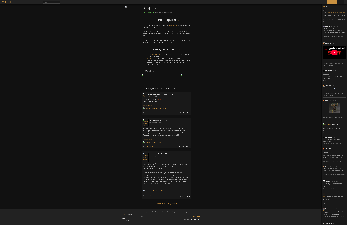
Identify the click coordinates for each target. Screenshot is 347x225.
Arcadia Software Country (155, 54)
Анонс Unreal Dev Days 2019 (158, 154)
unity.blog (151, 146)
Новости (17, 2)
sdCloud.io (150, 58)
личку (161, 56)
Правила (197, 215)
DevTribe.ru (173, 25)
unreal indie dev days (180, 195)
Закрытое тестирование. (329, 174)
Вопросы (32, 2)
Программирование (185, 212)
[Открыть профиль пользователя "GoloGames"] (324, 70)
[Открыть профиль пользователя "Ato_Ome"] (324, 43)
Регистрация (331, 2)
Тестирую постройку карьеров (331, 202)
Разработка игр (135, 212)
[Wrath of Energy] (186, 79)
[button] (178, 20)
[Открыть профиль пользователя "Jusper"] (324, 209)
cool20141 (328, 10)
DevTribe (125, 215)
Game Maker (336, 189)
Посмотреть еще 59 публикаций (166, 204)
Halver (324, 80)
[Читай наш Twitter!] (191, 219)
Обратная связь (195, 217)
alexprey (160, 96)
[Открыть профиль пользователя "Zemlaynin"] (324, 194)
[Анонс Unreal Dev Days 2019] (153, 190)
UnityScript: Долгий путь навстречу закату (334, 19)
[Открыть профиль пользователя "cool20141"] (324, 10)
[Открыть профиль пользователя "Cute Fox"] (324, 166)
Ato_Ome (328, 43)
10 (189, 146)
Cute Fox (328, 166)
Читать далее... (148, 105)
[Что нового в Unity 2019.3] (152, 142)
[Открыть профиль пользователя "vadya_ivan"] (327, 124)
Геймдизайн (157, 212)
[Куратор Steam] (198, 219)
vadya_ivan (325, 73)
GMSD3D (328, 181)
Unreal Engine (172, 212)
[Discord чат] (188, 219)
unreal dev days (170, 195)
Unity (324, 21)
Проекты (24, 2)
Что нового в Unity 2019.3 (157, 120)
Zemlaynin (328, 194)
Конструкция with (327, 189)
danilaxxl (328, 26)
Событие (156, 195)
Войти (341, 2)
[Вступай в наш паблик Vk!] (184, 219)
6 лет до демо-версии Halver (330, 143)
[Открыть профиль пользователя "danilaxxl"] (324, 26)
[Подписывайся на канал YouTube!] (195, 219)
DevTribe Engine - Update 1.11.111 (160, 94)
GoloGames (328, 70)
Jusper (324, 196)
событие (162, 195)
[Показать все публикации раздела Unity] (145, 122)
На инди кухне (146, 212)
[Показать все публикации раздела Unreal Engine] (145, 157)
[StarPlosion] (147, 79)
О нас (39, 2)
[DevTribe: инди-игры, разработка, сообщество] (6, 2)
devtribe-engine (167, 113)
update (160, 113)
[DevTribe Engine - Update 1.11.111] (155, 108)
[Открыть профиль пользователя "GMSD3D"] (324, 181)
